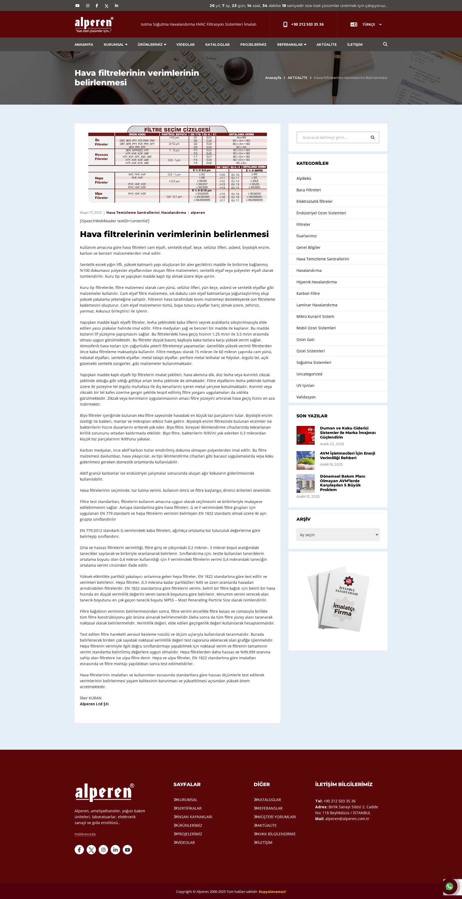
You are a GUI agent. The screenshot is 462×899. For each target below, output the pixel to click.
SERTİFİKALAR (189, 808)
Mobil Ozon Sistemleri (316, 327)
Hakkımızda (85, 834)
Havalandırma (173, 213)
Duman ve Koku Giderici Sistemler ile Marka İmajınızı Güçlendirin (348, 433)
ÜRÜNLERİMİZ (150, 45)
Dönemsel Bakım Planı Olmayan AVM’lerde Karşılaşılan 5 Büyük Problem (342, 483)
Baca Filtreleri (309, 189)
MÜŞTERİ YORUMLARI (276, 816)
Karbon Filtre (308, 293)
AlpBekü (304, 178)
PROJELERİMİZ (253, 45)
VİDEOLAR (185, 45)
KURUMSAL (114, 45)
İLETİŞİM (355, 45)
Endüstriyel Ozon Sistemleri (321, 212)
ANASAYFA (84, 45)
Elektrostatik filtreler (315, 201)
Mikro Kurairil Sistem (315, 316)
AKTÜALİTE (327, 45)
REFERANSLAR (290, 45)
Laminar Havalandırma (317, 304)
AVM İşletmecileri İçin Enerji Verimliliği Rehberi (347, 455)
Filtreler (303, 224)
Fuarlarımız (307, 235)
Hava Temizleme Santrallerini (133, 213)
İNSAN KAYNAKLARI (194, 816)
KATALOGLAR (217, 45)
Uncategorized (309, 373)
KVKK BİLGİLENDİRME (276, 833)
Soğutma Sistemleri (314, 362)
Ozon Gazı (306, 339)
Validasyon (306, 396)
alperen (198, 213)
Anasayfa (273, 78)
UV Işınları (306, 385)
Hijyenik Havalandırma (317, 281)
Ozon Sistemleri (311, 350)
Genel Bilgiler (309, 247)
